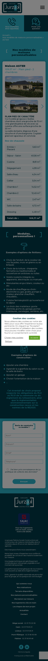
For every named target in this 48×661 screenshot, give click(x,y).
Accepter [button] (34, 338)
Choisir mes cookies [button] (13, 337)
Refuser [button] (8, 341)
